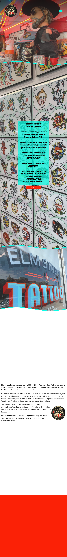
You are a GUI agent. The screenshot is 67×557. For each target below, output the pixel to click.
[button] (3, 263)
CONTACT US (33, 187)
